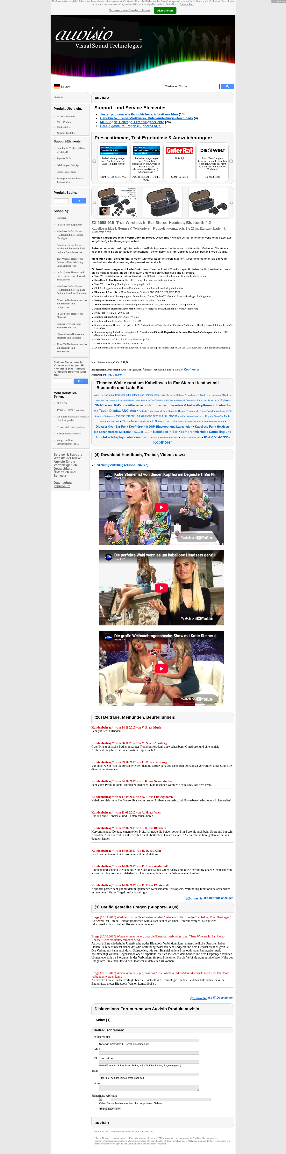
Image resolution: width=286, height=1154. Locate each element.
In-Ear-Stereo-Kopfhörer (69, 224)
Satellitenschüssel (69, 433)
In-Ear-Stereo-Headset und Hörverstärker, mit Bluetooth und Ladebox (71, 276)
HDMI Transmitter (70, 410)
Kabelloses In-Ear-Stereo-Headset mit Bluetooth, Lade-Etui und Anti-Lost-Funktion (71, 290)
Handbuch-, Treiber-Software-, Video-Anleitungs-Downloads (146, 118)
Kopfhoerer (191, 369)
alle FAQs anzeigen (220, 997)
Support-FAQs (64, 158)
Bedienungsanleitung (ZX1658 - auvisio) (121, 465)
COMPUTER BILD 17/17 (113, 177)
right (231, 202)
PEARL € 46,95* (112, 374)
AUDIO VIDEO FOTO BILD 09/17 (146, 178)
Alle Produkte (63, 127)
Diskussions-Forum (66, 172)
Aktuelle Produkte (66, 116)
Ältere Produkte (65, 122)
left (94, 202)
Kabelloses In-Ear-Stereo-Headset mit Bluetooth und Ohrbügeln (70, 235)
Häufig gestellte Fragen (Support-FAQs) (130, 126)
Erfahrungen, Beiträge (68, 165)
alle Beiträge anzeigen (218, 897)
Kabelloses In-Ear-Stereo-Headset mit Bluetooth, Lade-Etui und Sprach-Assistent (71, 248)
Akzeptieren (165, 10)
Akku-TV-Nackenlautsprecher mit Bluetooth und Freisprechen (72, 304)
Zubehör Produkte (66, 133)
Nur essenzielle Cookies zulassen (129, 10)
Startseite (171, 86)
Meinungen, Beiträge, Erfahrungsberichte (132, 122)
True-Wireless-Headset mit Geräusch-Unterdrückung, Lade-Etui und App (70, 262)
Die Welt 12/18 (212, 177)
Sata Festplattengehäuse (71, 427)
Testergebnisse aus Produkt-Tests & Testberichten (139, 114)
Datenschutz (187, 4)
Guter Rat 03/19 (179, 177)
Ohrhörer (61, 218)
